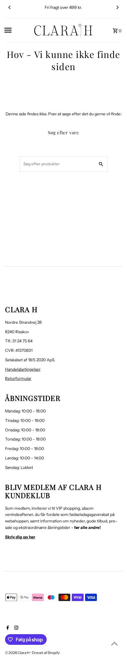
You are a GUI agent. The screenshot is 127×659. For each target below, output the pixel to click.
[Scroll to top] (114, 643)
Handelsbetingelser (22, 369)
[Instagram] (15, 628)
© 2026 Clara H (17, 652)
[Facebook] (7, 628)
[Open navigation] (17, 30)
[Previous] (9, 7)
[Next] (117, 7)
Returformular (18, 378)
